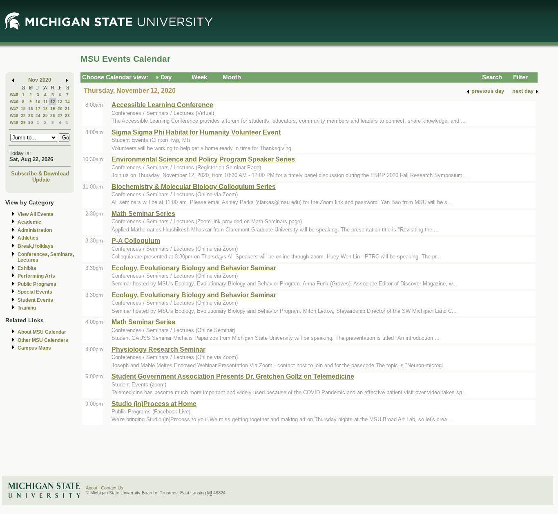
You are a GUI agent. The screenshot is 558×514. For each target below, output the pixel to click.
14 (67, 101)
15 (23, 108)
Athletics (28, 238)
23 (30, 115)
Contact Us (112, 487)
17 (38, 108)
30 (30, 122)
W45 (14, 94)
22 (23, 115)
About (91, 487)
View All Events (36, 214)
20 (60, 108)
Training (27, 308)
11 (45, 101)
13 (60, 101)
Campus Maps (34, 348)
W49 (14, 122)
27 (60, 115)
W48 (14, 115)
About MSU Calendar (42, 332)
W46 (14, 101)
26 (52, 115)
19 (52, 108)
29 (23, 122)
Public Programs (37, 284)
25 (45, 115)
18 (45, 108)
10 (38, 101)
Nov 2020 (39, 80)
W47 (14, 108)
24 (38, 115)
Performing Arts (36, 276)
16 (30, 108)
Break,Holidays (36, 246)
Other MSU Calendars (43, 340)
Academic (29, 222)
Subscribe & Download (40, 174)
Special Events (35, 292)
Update (41, 180)
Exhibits (27, 268)
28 (67, 115)
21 (67, 108)
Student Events (35, 300)
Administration (35, 230)
